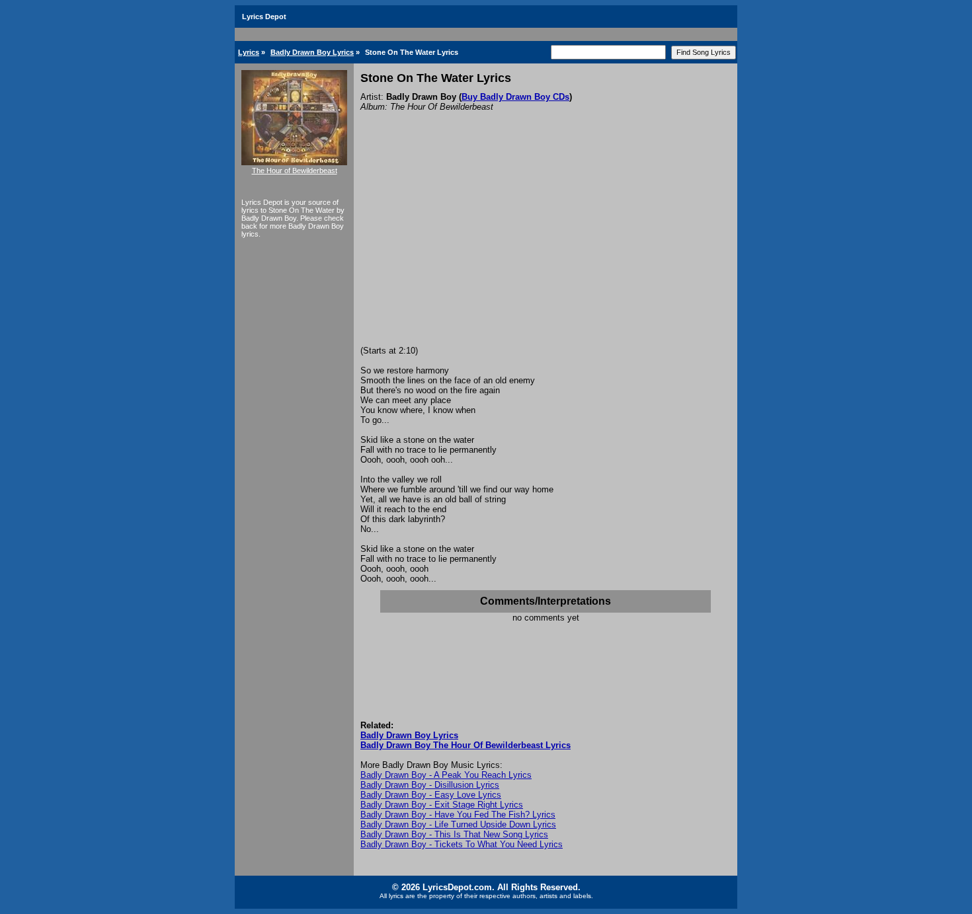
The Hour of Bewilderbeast (294, 170)
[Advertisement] (545, 246)
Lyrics (248, 52)
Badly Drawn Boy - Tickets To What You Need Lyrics (461, 844)
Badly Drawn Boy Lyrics (312, 52)
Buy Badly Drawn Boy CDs (515, 97)
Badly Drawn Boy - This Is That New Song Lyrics (454, 834)
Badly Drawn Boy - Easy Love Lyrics (430, 795)
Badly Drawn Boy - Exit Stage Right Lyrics (441, 805)
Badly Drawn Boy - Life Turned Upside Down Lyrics (458, 824)
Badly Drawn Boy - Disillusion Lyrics (429, 785)
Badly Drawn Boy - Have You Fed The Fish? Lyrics (457, 814)
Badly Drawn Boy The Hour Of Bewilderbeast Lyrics (465, 745)
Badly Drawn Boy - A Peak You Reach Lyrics (446, 775)
